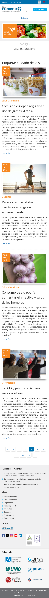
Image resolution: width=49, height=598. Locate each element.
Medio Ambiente (10, 496)
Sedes (25, 18)
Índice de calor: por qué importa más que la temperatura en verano (21, 485)
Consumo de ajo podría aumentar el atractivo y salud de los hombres (23, 297)
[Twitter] (7, 536)
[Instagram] (11, 536)
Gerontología (8, 382)
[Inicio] (12, 9)
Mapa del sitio (19, 595)
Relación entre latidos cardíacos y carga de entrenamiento (17, 207)
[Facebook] (3, 536)
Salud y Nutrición (10, 100)
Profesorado (9, 515)
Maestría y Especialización (12, 2)
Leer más (6, 153)
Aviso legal (31, 595)
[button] (44, 2)
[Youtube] (16, 536)
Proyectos (8, 509)
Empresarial (8, 502)
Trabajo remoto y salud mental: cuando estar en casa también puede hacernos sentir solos (25, 474)
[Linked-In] (20, 536)
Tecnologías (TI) (10, 506)
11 (23, 455)
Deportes (6, 196)
